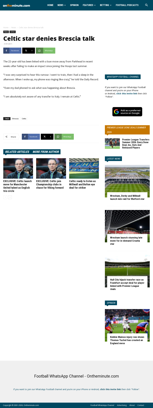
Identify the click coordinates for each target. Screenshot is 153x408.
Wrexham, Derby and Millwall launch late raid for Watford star (127, 197)
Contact (140, 405)
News (60, 5)
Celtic (24, 118)
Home (50, 5)
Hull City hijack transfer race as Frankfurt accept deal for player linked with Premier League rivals (127, 284)
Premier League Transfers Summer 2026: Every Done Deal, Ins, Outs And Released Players (135, 143)
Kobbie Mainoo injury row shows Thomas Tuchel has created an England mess (127, 340)
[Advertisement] (76, 18)
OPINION (111, 302)
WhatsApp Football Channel (123, 76)
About (132, 405)
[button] (146, 5)
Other (12, 32)
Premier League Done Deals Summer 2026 (126, 130)
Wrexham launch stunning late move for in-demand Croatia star (126, 240)
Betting (104, 5)
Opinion (74, 5)
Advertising (122, 405)
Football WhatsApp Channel (102, 405)
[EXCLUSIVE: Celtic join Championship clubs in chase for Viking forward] (51, 168)
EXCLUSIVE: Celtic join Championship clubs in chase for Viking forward (50, 184)
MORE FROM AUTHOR (46, 152)
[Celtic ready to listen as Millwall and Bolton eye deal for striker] (84, 168)
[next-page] (10, 197)
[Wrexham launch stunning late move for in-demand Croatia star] (127, 226)
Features (88, 5)
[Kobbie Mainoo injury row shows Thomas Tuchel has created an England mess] (127, 325)
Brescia (15, 118)
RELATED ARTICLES (17, 152)
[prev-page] (5, 197)
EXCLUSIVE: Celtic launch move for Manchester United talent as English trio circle (17, 186)
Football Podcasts (127, 5)
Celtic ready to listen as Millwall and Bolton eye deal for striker (82, 184)
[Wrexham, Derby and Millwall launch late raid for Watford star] (127, 181)
